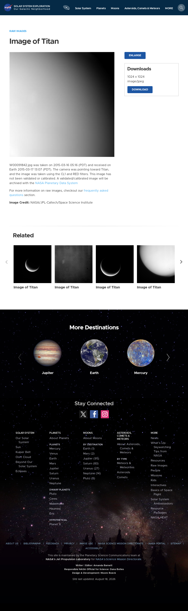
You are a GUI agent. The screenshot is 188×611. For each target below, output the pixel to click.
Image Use (86, 543)
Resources (158, 460)
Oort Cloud (23, 457)
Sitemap (176, 543)
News (154, 438)
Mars (52, 463)
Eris (51, 513)
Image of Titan (26, 287)
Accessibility (94, 548)
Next (181, 262)
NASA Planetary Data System (56, 183)
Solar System (25, 433)
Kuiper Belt (23, 452)
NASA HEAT (159, 517)
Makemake (56, 503)
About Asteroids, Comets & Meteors (128, 448)
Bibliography (32, 543)
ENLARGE (135, 55)
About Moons (92, 438)
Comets (122, 477)
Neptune (55, 483)
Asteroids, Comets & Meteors (124, 436)
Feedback (52, 543)
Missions (156, 475)
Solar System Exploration (32, 5)
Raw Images (17, 31)
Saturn (53, 473)
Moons (88, 433)
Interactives (158, 485)
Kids (153, 480)
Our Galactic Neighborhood (32, 10)
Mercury (141, 373)
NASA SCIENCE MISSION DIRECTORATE (120, 543)
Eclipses (21, 471)
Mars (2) (89, 453)
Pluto (53, 494)
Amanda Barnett (102, 565)
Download (140, 89)
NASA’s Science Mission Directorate (118, 559)
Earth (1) (89, 448)
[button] (169, 8)
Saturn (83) (91, 463)
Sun (18, 447)
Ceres (53, 498)
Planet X (55, 524)
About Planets (59, 438)
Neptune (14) (92, 473)
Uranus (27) (91, 468)
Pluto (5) (89, 478)
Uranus (54, 478)
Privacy (69, 543)
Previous (6, 262)
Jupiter (47, 373)
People (155, 470)
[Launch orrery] (66, 8)
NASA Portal (157, 543)
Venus (53, 453)
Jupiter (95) (91, 458)
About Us (12, 543)
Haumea (55, 508)
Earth (94, 373)
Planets (55, 433)
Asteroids (123, 472)
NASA (8, 7)
